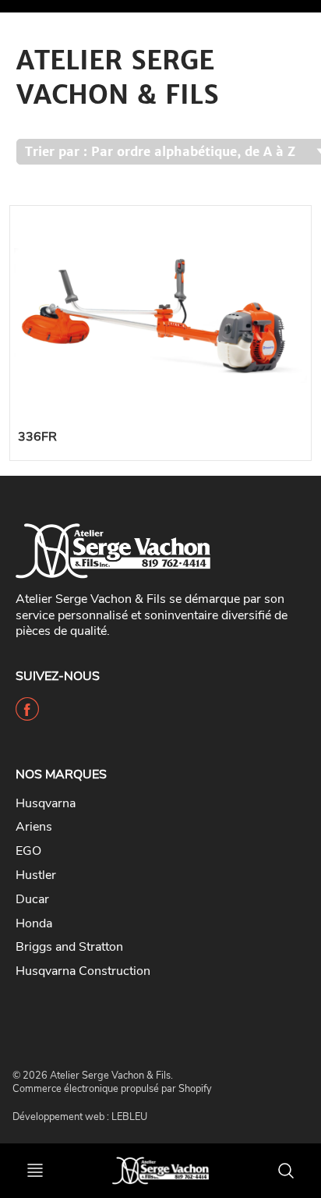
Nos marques (61, 774)
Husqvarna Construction (83, 971)
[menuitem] (149, 804)
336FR (37, 436)
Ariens (34, 826)
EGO (28, 851)
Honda (34, 923)
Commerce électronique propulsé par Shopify (112, 1089)
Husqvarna (46, 803)
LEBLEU (129, 1117)
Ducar (32, 899)
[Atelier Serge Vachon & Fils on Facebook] (27, 715)
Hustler (36, 875)
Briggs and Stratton (69, 946)
